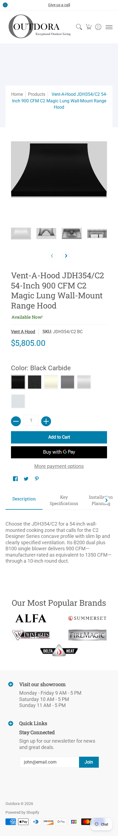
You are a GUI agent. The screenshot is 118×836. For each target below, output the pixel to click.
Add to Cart (59, 437)
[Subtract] (16, 421)
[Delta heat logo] (59, 650)
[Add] (46, 421)
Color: (41, 368)
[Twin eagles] (30, 635)
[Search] (79, 27)
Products (36, 94)
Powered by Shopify (22, 812)
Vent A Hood (23, 331)
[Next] (66, 255)
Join (89, 762)
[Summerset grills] (87, 618)
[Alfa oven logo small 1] (30, 618)
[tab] (24, 500)
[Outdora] (38, 27)
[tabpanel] (59, 540)
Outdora (12, 803)
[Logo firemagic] (87, 635)
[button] (88, 27)
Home (17, 94)
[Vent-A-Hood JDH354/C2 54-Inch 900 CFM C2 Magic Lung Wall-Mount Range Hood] (21, 234)
